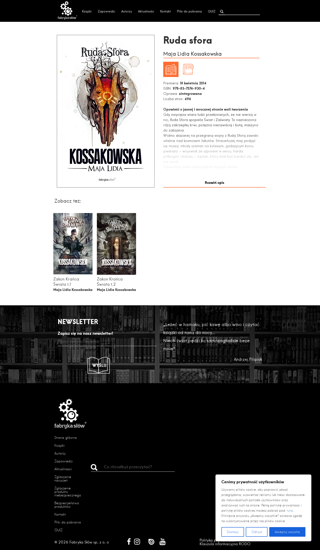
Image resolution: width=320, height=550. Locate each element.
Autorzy (126, 11)
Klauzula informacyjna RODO (225, 544)
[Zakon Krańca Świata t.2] (116, 273)
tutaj (290, 510)
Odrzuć (256, 532)
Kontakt (165, 11)
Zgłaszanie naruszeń (62, 478)
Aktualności (146, 11)
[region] (263, 508)
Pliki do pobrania (189, 11)
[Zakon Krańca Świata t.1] (73, 273)
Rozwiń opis (214, 182)
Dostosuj (233, 532)
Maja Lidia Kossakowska (192, 54)
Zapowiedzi (106, 11)
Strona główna (65, 438)
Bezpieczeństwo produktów (66, 505)
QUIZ (212, 11)
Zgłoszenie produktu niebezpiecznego (67, 491)
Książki (87, 11)
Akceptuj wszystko (287, 532)
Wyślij (99, 365)
